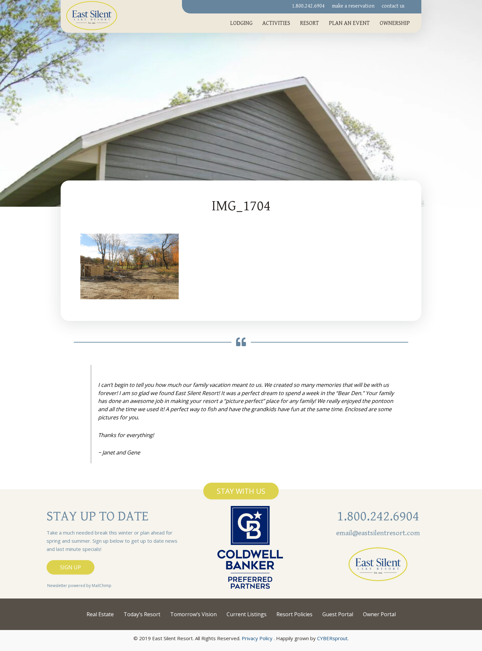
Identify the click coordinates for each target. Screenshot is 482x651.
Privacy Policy (257, 638)
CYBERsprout (332, 638)
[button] (241, 491)
